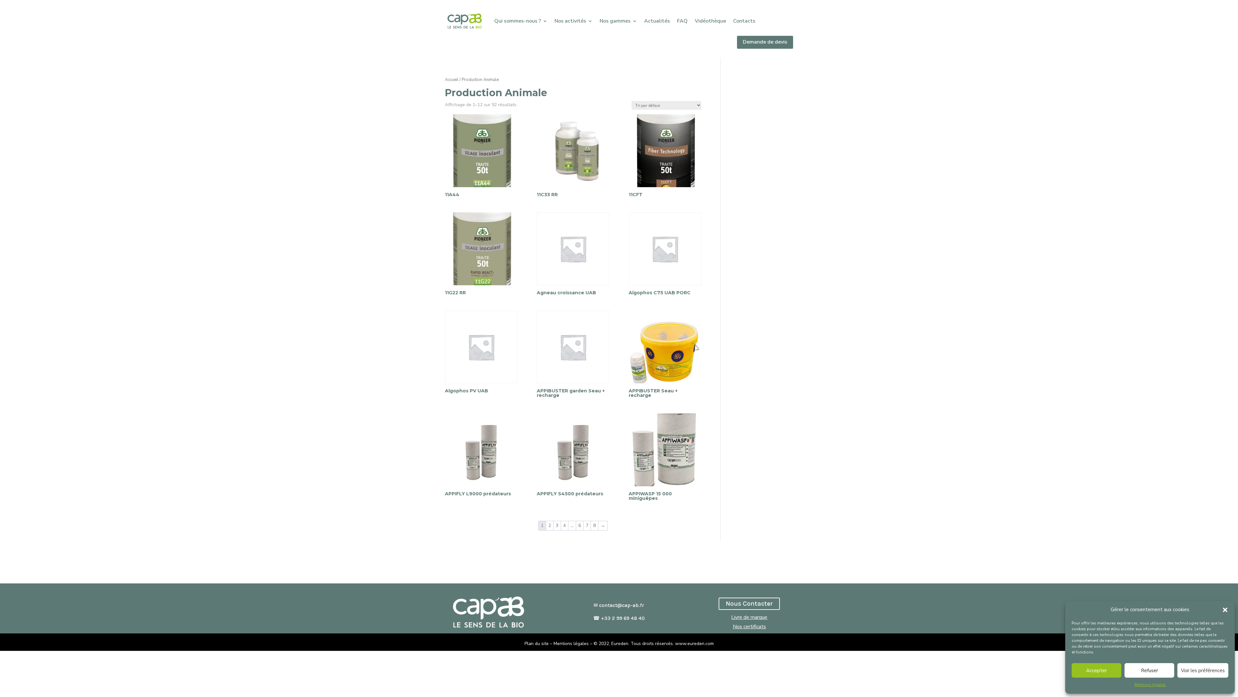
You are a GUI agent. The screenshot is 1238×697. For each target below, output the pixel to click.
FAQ (682, 21)
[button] (1225, 610)
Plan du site (537, 644)
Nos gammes (615, 21)
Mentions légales (1150, 684)
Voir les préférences (1203, 670)
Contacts (744, 21)
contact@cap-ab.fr (621, 605)
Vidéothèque (710, 21)
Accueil (451, 80)
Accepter (1096, 670)
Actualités (657, 21)
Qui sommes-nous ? (517, 21)
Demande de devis (765, 41)
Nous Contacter (749, 603)
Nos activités (570, 21)
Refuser (1149, 670)
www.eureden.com (694, 644)
